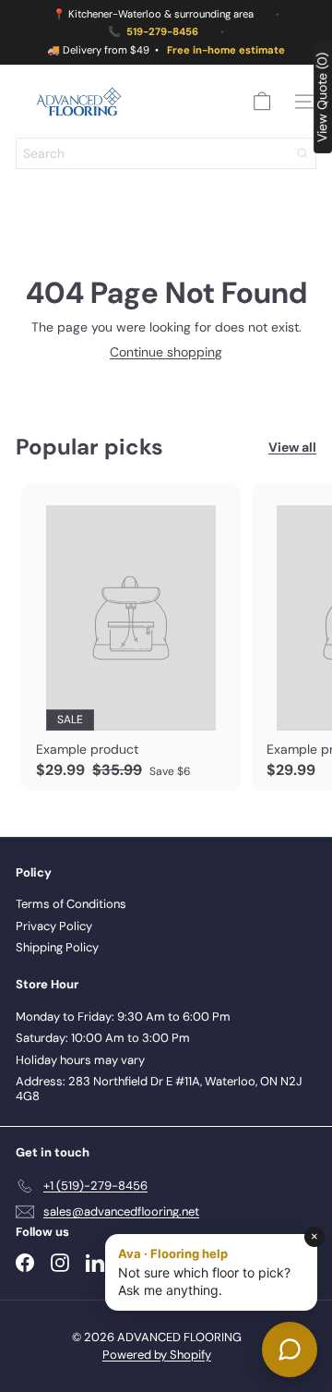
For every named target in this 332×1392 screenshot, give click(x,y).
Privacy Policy (54, 926)
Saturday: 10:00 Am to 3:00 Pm (103, 1038)
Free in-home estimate (226, 50)
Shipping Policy (57, 947)
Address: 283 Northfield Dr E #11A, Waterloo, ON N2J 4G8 (159, 1088)
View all (292, 447)
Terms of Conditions (71, 904)
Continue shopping (166, 352)
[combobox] (166, 153)
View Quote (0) (322, 97)
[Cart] (262, 101)
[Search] (302, 153)
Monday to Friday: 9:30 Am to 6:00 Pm (123, 1016)
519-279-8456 (162, 32)
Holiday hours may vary (80, 1060)
